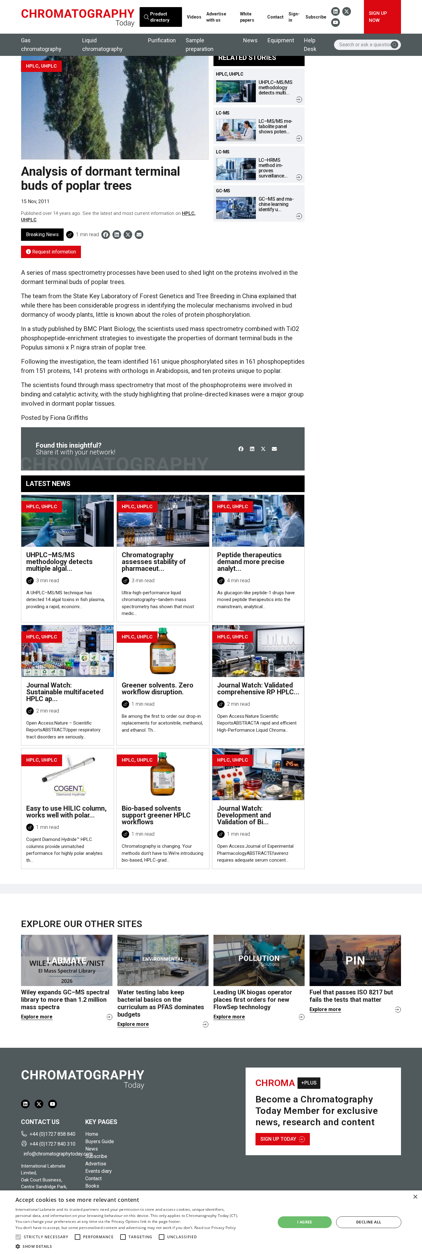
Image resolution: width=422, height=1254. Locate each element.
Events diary (98, 1171)
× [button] (415, 1197)
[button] (18, 1237)
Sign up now (378, 16)
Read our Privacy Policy (215, 1227)
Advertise (95, 1164)
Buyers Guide (99, 1141)
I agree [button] (304, 1222)
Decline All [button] (368, 1222)
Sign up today (278, 1139)
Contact (275, 17)
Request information (53, 252)
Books (92, 1186)
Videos (194, 17)
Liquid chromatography (102, 44)
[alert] (211, 1222)
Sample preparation (199, 44)
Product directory (159, 16)
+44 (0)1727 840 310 (52, 1144)
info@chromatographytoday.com (51, 1154)
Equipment (281, 40)
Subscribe (316, 17)
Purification (162, 40)
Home (91, 1134)
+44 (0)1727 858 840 (52, 1134)
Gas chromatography (41, 44)
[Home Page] (77, 17)
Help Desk (310, 44)
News (250, 40)
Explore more (37, 1017)
